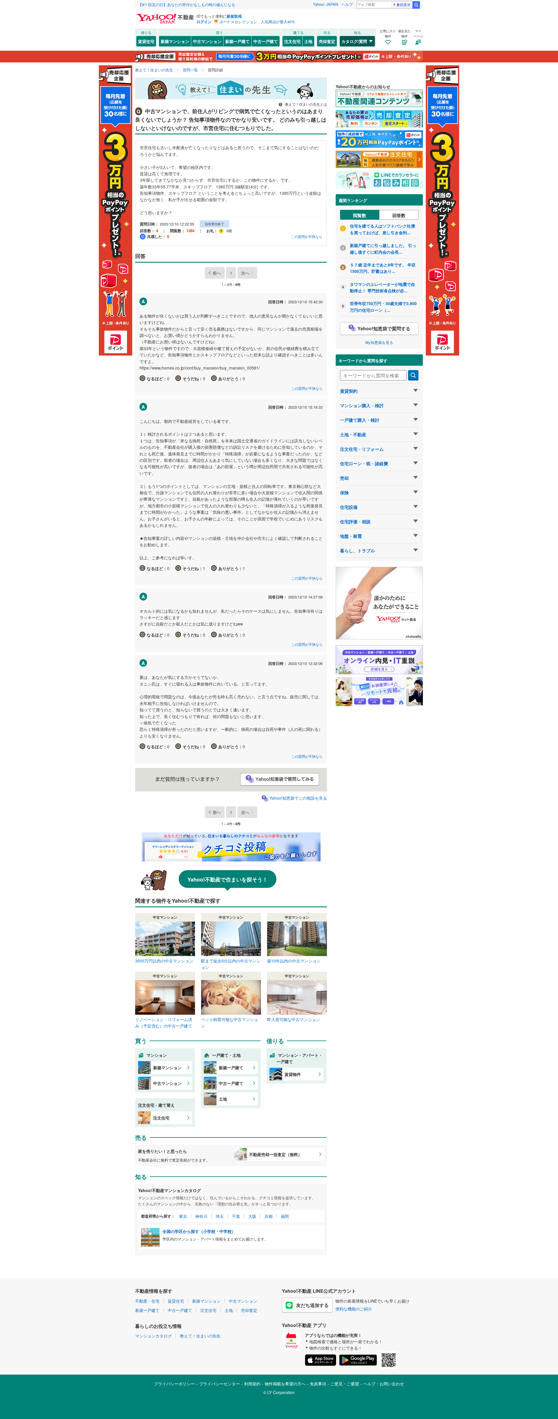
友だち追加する (312, 1305)
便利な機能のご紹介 (353, 1309)
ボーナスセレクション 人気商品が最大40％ (257, 21)
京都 (268, 1216)
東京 (183, 1216)
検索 (416, 5)
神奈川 (201, 1216)
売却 (344, 478)
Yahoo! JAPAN (325, 4)
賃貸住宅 (146, 41)
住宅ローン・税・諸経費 (364, 463)
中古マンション (207, 41)
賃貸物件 (293, 1074)
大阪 (252, 1216)
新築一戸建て (237, 41)
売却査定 (327, 41)
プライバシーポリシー (174, 1383)
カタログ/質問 (354, 41)
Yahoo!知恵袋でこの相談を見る (298, 798)
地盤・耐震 (351, 536)
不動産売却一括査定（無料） (275, 1154)
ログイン (204, 21)
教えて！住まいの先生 (200, 1336)
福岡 (285, 1216)
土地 (308, 41)
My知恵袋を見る (379, 342)
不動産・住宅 (147, 1301)
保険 (344, 492)
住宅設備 (348, 507)
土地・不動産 (353, 434)
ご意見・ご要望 (344, 1383)
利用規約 (252, 1383)
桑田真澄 (403, 4)
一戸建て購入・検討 (359, 420)
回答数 (398, 215)
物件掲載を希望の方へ (285, 1383)
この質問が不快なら (306, 236)
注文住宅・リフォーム (362, 449)
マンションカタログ (153, 1336)
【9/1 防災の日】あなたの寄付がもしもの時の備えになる (186, 4)
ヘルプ (347, 4)
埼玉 (220, 1216)
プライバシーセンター (219, 1383)
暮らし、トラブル (357, 550)
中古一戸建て (265, 41)
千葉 (236, 1216)
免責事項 (318, 1383)
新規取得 (234, 16)
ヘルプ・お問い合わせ (383, 1383)
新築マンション (175, 41)
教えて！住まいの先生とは (305, 104)
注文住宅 (292, 41)
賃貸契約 (348, 391)
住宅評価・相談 (355, 521)
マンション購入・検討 (362, 405)
